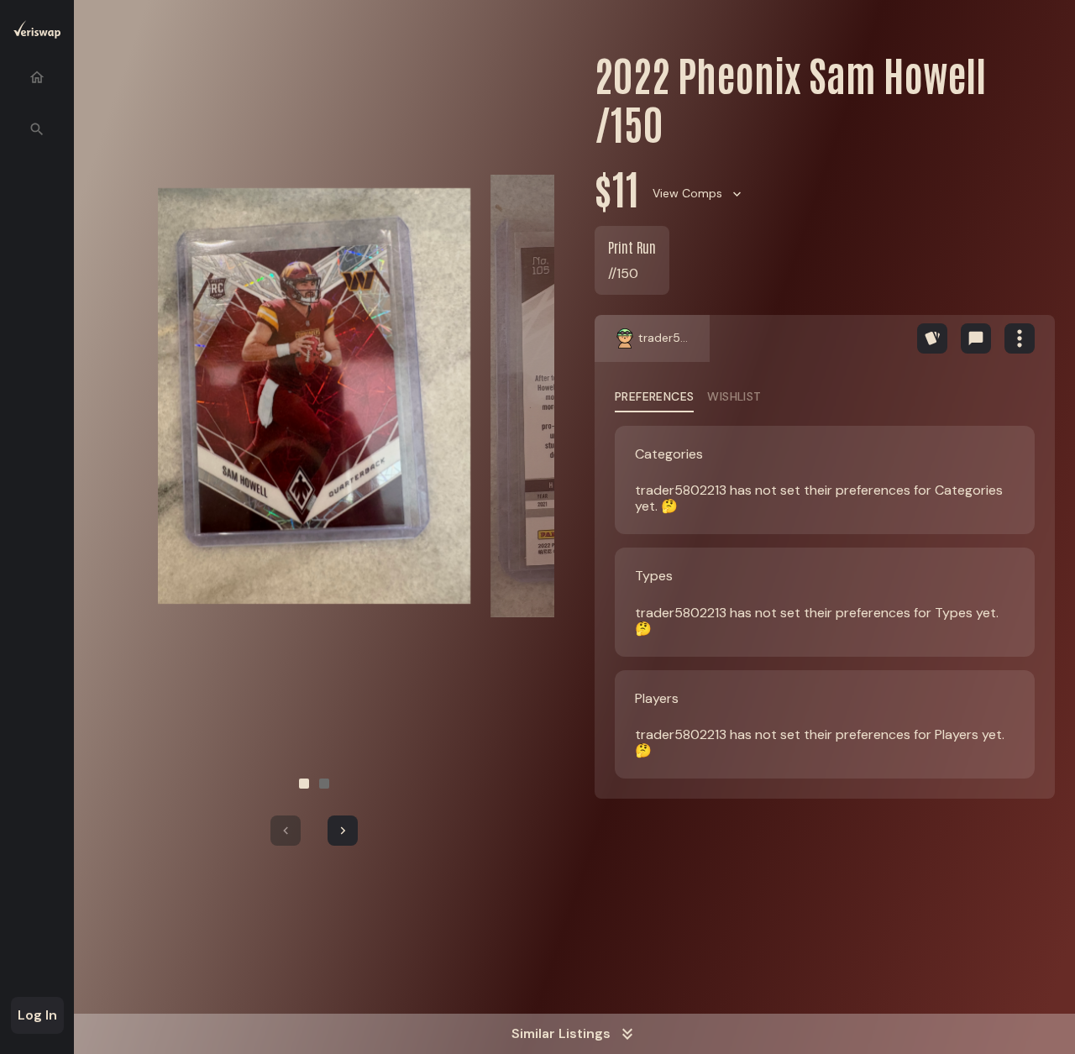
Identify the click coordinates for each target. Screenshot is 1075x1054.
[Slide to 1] (304, 784)
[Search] (37, 129)
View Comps (687, 193)
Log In (37, 1015)
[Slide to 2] (324, 784)
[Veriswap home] (36, 32)
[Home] (37, 77)
